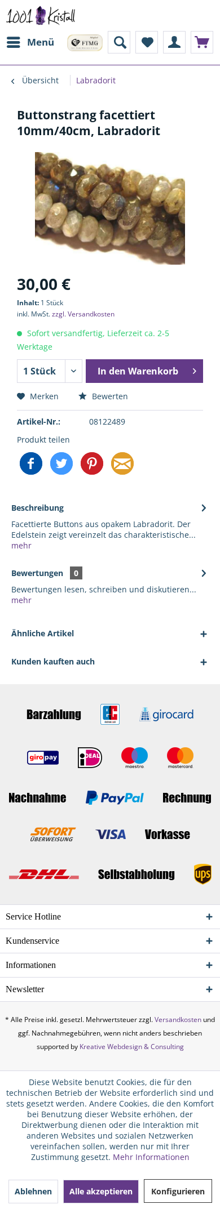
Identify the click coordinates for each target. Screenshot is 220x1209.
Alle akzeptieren (101, 1191)
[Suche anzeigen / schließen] (119, 42)
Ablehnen (33, 1191)
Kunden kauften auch (53, 661)
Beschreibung (37, 507)
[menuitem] (30, 42)
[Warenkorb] (202, 42)
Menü (40, 41)
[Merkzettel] (146, 42)
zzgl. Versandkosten (83, 314)
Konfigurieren (178, 1191)
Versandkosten (178, 1019)
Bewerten (109, 396)
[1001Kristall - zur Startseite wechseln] (41, 15)
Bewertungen (37, 573)
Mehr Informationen (151, 1157)
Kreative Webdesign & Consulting (132, 1046)
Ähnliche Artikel (42, 633)
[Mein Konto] (174, 42)
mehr (21, 545)
